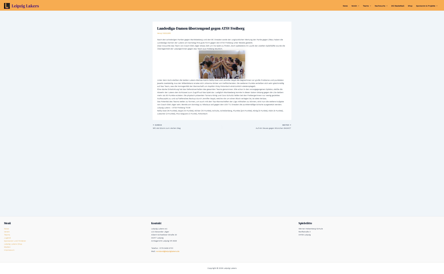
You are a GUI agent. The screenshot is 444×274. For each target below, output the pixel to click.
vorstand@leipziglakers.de (167, 251)
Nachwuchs (380, 6)
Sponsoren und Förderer (15, 241)
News (345, 6)
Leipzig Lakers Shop (13, 244)
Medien (7, 247)
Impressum (9, 250)
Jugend (7, 238)
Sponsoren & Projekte (425, 6)
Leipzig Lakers (25, 6)
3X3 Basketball (397, 6)
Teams (366, 6)
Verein (354, 6)
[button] (358, 6)
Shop (410, 6)
